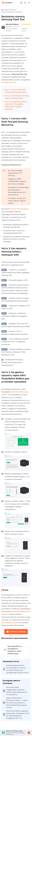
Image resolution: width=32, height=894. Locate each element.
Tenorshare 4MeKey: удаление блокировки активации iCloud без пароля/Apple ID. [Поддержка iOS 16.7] (17, 714)
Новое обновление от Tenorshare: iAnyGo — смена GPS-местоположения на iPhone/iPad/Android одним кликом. (16, 702)
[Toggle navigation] (28, 2)
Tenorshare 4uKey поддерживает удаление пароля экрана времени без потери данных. (16, 690)
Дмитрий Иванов (12, 24)
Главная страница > (9, 10)
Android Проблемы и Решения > (12, 12)
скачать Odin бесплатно (19, 209)
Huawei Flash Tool (9, 82)
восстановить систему (9, 623)
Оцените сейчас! (24, 30)
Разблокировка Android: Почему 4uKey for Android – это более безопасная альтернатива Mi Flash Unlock (17, 669)
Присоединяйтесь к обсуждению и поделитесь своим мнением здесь (14, 650)
